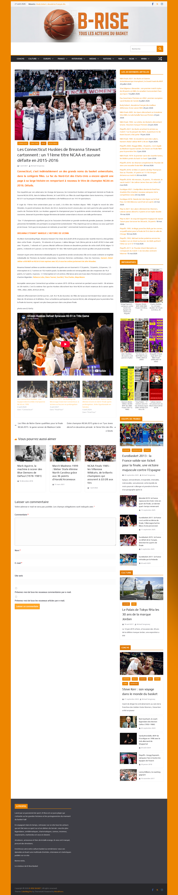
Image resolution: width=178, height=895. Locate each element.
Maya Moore (80, 277)
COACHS (20, 58)
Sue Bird (60, 277)
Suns (125, 683)
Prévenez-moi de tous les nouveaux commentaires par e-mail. (43, 592)
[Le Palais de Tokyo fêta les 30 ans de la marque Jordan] (141, 588)
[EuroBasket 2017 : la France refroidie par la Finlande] (128, 560)
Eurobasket (137, 450)
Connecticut (22, 143)
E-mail (18, 563)
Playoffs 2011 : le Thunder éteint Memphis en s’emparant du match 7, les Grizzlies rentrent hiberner (138, 251)
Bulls (135, 679)
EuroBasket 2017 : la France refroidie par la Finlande (150, 558)
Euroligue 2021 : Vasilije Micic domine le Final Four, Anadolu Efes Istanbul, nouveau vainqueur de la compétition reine (140, 192)
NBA (120, 58)
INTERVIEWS (77, 58)
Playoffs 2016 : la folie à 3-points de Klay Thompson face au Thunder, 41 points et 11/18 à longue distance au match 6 (140, 172)
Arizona (126, 679)
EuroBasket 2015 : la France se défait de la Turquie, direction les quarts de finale (150, 541)
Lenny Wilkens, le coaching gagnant (149, 773)
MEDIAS (92, 58)
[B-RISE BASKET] (89, 8)
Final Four (34, 143)
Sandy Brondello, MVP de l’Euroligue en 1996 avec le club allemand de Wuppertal (149, 740)
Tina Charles (69, 277)
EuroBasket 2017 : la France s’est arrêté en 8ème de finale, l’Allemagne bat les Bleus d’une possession (150, 522)
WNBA (144, 58)
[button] (37, 59)
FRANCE (61, 58)
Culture (126, 604)
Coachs (143, 679)
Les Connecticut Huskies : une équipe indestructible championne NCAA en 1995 (31, 401)
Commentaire (21, 514)
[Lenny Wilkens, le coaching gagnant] (128, 775)
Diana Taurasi (50, 277)
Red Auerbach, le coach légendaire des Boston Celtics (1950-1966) (148, 721)
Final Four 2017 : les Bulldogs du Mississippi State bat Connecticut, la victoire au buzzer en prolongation (64, 401)
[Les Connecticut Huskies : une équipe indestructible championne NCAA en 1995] (32, 389)
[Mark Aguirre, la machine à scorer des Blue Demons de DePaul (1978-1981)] (30, 447)
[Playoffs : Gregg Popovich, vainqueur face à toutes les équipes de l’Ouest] (128, 760)
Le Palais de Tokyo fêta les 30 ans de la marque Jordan (140, 614)
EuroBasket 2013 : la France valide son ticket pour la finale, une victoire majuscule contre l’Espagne (141, 463)
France (147, 450)
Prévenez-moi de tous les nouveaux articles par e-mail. (40, 600)
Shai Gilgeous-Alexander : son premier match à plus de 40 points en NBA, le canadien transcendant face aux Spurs (140, 91)
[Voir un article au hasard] (160, 59)
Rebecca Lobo (38, 277)
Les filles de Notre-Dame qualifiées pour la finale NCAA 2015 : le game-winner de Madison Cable (40, 425)
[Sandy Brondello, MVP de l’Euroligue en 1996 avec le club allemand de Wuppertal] (128, 742)
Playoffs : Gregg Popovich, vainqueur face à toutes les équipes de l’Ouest (150, 758)
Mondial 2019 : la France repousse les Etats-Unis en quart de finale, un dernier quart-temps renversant (150, 502)
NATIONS (107, 58)
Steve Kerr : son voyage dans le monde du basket (140, 691)
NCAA (131, 58)
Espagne (126, 450)
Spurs (157, 679)
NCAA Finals (53, 143)
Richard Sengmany (37, 166)
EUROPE (47, 58)
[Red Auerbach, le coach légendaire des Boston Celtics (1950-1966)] (128, 723)
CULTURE (32, 58)
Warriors (134, 683)
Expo (134, 604)
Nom (17, 550)
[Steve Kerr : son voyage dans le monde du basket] (141, 663)
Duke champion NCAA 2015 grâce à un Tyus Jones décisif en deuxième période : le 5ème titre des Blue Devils (90, 427)
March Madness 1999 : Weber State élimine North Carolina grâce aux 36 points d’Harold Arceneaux (65, 472)
